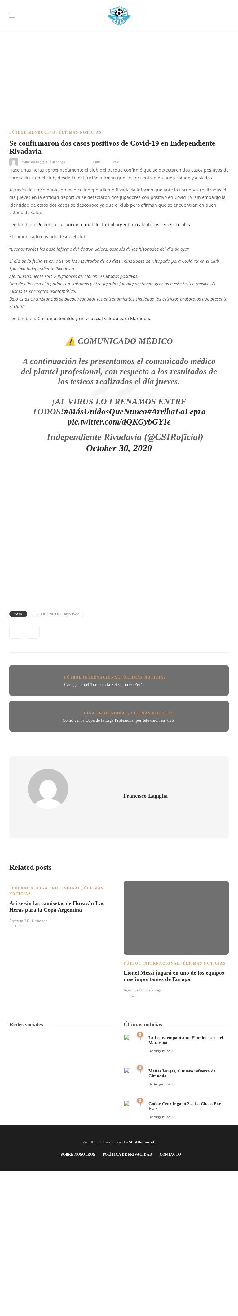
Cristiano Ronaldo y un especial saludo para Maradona (94, 318)
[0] (132, 1042)
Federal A (21, 888)
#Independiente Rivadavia (58, 614)
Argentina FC (165, 1051)
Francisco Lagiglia (34, 162)
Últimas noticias (80, 132)
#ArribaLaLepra (176, 411)
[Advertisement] (119, 43)
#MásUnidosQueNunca (105, 411)
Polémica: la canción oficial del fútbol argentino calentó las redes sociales (113, 224)
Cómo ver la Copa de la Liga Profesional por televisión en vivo (118, 720)
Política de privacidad (127, 1154)
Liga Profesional (106, 713)
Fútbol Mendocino (32, 132)
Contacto (170, 1154)
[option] (62, 903)
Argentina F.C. (19, 920)
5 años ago (154, 990)
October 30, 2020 (119, 448)
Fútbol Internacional (92, 677)
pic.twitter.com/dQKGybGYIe (119, 421)
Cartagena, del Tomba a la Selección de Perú (103, 684)
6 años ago (57, 162)
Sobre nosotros (78, 1154)
